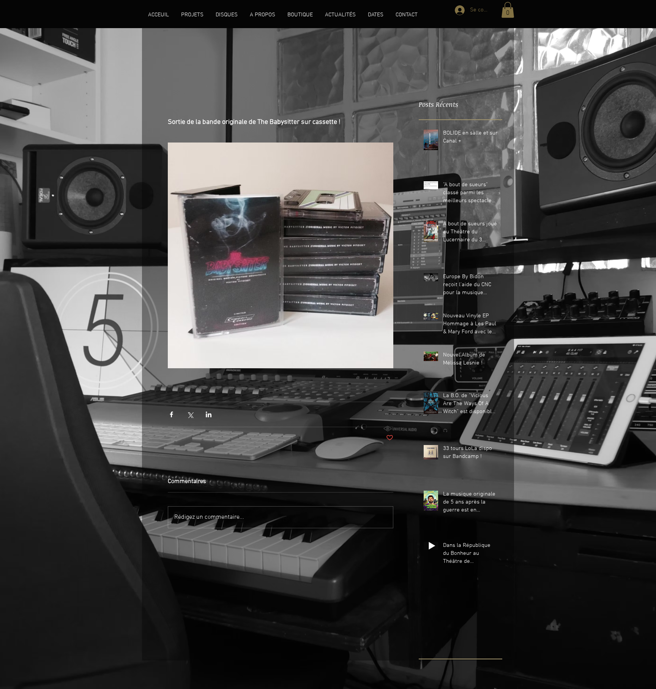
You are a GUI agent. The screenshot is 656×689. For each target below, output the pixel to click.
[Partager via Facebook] (171, 414)
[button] (192, 15)
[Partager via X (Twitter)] (190, 414)
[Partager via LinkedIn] (208, 414)
